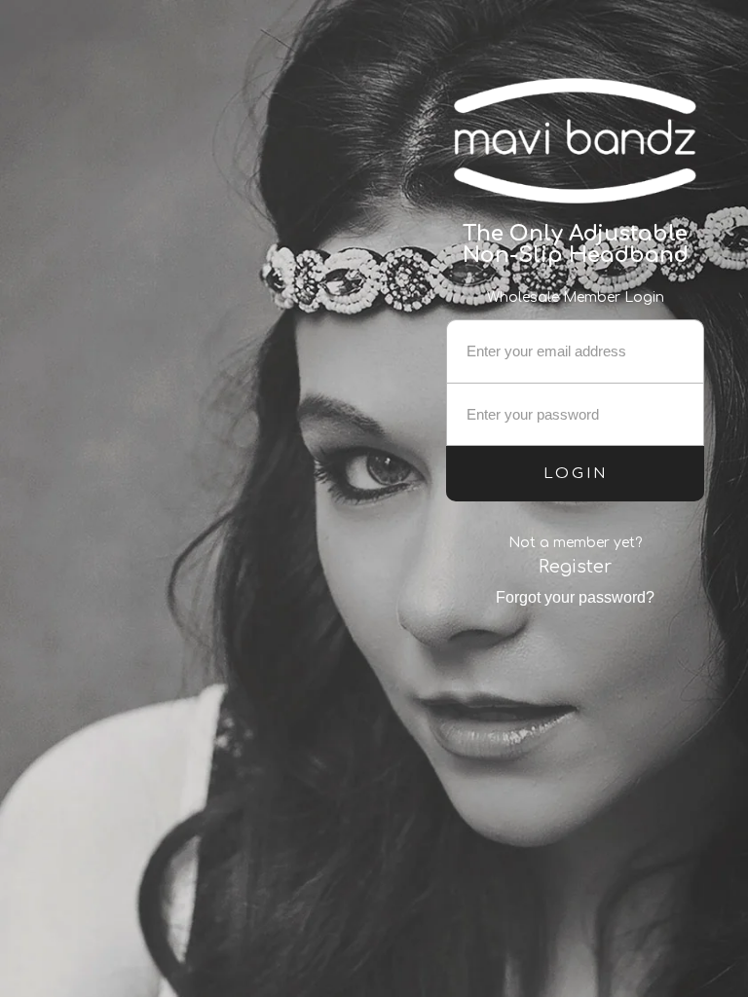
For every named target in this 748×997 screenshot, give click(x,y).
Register (575, 566)
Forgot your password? (575, 597)
